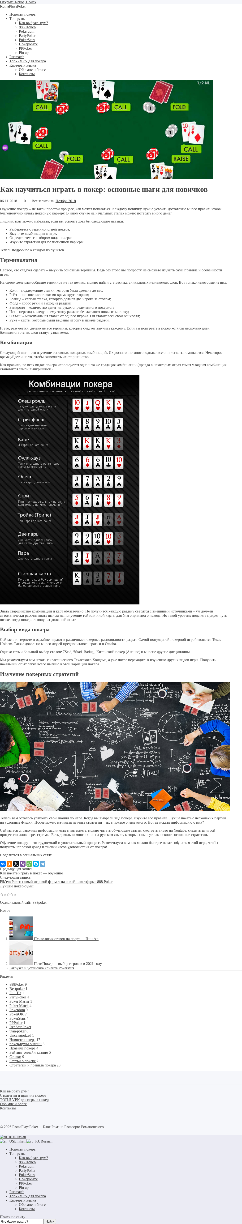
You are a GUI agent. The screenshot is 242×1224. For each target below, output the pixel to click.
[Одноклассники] (9, 864)
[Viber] (23, 864)
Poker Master (19, 1001)
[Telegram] (42, 864)
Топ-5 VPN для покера (27, 1196)
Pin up (24, 1187)
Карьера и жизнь (22, 1200)
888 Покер (27, 1162)
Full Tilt (15, 993)
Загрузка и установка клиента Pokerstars (41, 968)
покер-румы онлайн (25, 1044)
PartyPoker (17, 997)
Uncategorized (20, 1035)
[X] (16, 864)
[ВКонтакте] (3, 864)
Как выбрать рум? (33, 1158)
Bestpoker (17, 989)
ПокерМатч (28, 1179)
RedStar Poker (20, 1027)
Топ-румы (17, 1153)
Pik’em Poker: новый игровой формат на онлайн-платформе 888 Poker (56, 882)
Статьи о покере (22, 1061)
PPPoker (15, 1023)
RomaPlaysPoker (13, 6)
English (20, 1141)
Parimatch (16, 1192)
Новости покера (22, 1040)
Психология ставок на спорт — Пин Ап (66, 939)
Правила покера (22, 1048)
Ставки (15, 1057)
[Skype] (36, 864)
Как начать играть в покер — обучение (31, 873)
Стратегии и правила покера (32, 1065)
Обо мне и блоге (32, 1205)
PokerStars (17, 1018)
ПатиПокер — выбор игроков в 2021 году (68, 964)
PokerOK (16, 1014)
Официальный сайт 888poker (23, 902)
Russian (20, 1137)
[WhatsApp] (29, 864)
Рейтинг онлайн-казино (28, 1052)
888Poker (16, 984)
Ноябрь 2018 (66, 201)
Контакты (27, 1209)
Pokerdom (17, 1010)
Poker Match (19, 1006)
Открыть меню (12, 2)
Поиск (30, 2)
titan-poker (17, 1031)
